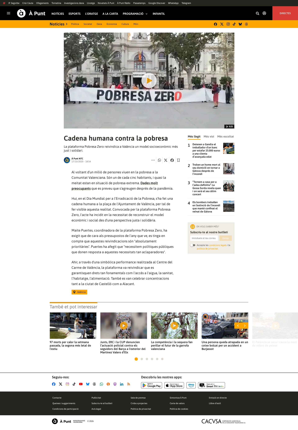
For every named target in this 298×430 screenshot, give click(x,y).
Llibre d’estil (215, 403)
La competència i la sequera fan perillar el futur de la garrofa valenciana (172, 345)
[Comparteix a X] (166, 160)
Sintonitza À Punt (178, 397)
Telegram (186, 3)
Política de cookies (179, 409)
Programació (133, 13)
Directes (285, 13)
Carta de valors (177, 403)
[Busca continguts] (257, 13)
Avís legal (96, 409)
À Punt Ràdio (123, 3)
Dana (99, 24)
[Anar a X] (61, 384)
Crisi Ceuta (27, 3)
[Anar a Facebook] (54, 384)
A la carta (110, 13)
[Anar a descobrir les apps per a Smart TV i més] (211, 385)
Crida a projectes (139, 403)
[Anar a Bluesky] (88, 384)
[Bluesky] (240, 24)
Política (75, 24)
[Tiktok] (234, 24)
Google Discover (156, 3)
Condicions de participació (65, 409)
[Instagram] (228, 24)
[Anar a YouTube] (81, 384)
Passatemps (139, 3)
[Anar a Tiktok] (75, 384)
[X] (222, 24)
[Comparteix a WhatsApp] (159, 160)
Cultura (125, 24)
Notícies (58, 13)
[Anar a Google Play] (151, 385)
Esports (75, 13)
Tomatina (56, 3)
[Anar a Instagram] (68, 384)
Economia (112, 24)
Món (135, 24)
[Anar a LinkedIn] (122, 384)
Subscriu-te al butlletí (102, 403)
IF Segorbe (13, 3)
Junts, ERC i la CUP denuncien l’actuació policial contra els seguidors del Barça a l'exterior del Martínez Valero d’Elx (123, 347)
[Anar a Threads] (95, 384)
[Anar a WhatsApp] (102, 384)
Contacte (56, 397)
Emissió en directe (218, 397)
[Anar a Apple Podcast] (115, 384)
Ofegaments (42, 3)
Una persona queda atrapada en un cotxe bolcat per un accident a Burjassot (225, 345)
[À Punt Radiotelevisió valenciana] (68, 421)
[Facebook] (215, 24)
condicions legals (217, 245)
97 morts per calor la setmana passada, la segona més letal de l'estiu (70, 345)
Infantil (159, 13)
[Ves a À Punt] (31, 13)
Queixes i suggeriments (63, 403)
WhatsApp (173, 3)
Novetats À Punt (106, 3)
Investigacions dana (74, 3)
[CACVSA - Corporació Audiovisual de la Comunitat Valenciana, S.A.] (223, 421)
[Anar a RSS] (129, 384)
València (81, 292)
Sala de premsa (138, 397)
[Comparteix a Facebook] (172, 160)
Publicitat (96, 397)
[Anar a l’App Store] (174, 385)
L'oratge (91, 3)
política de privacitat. (207, 248)
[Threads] (246, 24)
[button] (136, 359)
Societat (88, 24)
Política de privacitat (141, 409)
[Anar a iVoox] (109, 384)
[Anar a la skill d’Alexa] (191, 385)
